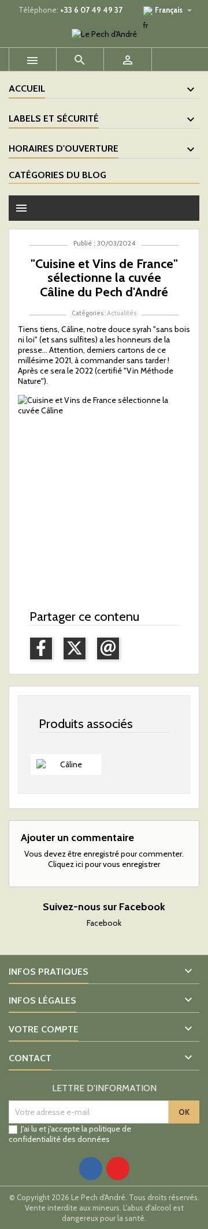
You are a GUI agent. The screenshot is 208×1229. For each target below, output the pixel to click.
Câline (72, 329)
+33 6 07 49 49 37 (91, 9)
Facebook (104, 923)
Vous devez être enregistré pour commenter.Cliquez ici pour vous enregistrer (104, 859)
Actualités (121, 313)
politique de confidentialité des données (70, 1134)
